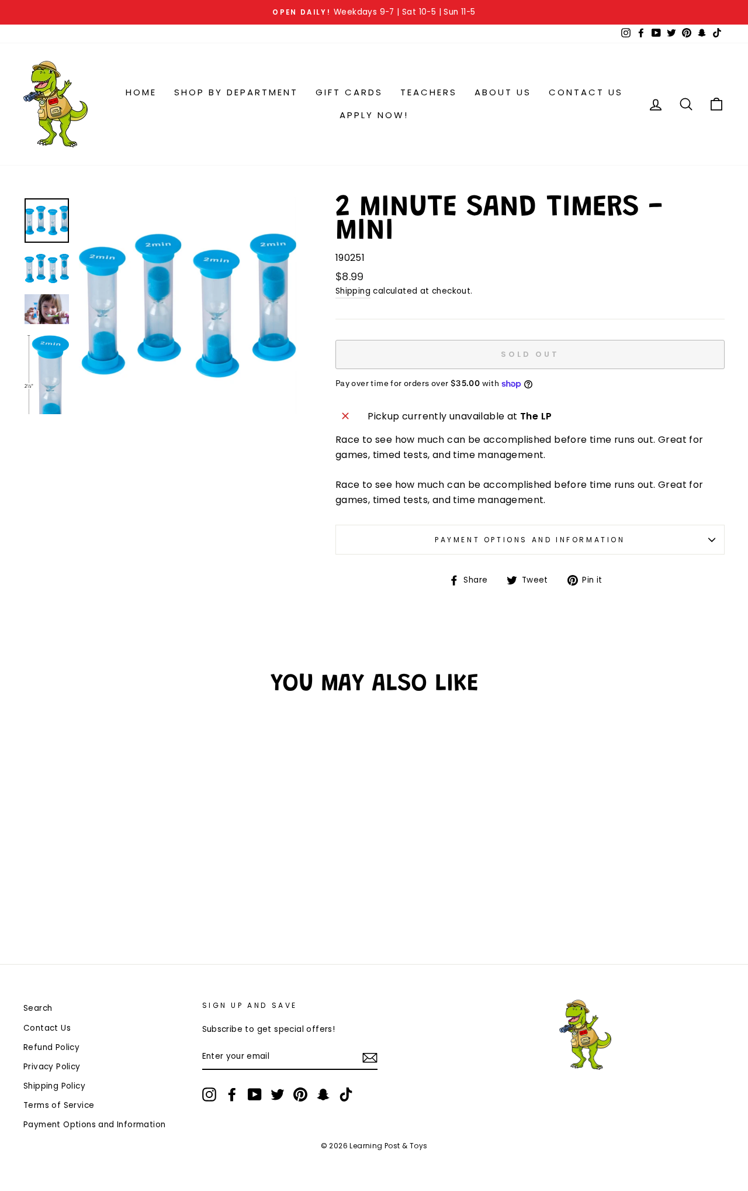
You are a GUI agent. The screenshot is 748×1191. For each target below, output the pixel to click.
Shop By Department (236, 92)
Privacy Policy (52, 1066)
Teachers (428, 92)
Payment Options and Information (530, 540)
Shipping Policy (54, 1086)
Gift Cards (349, 92)
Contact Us (586, 92)
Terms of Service (58, 1105)
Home (141, 92)
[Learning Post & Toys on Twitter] (278, 1094)
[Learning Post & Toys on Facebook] (232, 1094)
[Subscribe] (370, 1057)
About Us (503, 92)
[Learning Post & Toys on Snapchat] (323, 1094)
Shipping (352, 291)
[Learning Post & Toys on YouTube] (255, 1094)
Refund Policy (51, 1047)
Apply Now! (374, 115)
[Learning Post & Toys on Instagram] (209, 1094)
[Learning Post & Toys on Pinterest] (300, 1094)
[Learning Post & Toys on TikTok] (346, 1094)
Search (37, 1008)
